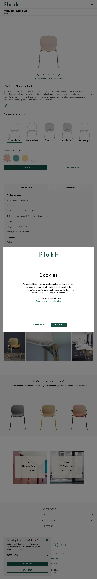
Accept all (59, 325)
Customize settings (39, 325)
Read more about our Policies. (48, 301)
